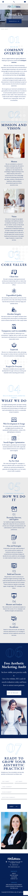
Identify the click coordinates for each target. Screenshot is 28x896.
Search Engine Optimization (14, 442)
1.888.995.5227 (15, 864)
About (14, 873)
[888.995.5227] (14, 2)
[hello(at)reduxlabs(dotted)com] (25, 2)
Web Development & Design (14, 423)
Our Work (14, 877)
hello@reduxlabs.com (15, 867)
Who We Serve (14, 875)
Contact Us (14, 879)
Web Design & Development (14, 884)
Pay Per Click (14, 461)
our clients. (22, 75)
